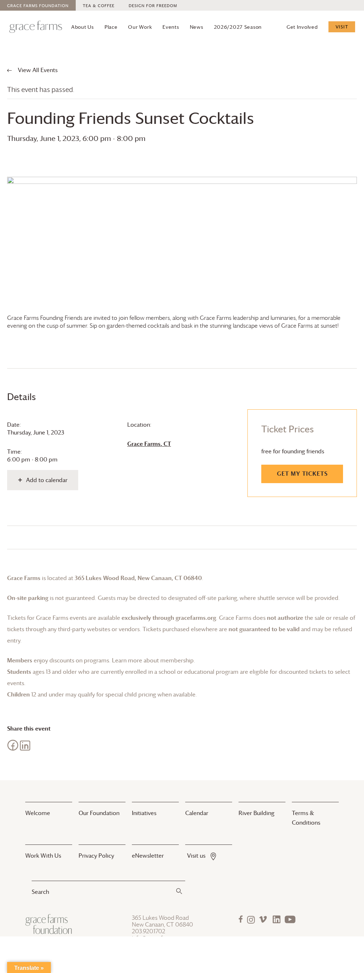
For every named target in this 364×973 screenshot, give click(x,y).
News (196, 26)
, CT (149, 444)
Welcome (37, 813)
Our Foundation (99, 813)
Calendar (196, 813)
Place (111, 26)
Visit (342, 26)
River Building (256, 813)
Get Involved (302, 26)
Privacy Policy (96, 855)
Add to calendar (47, 480)
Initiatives (144, 813)
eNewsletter (148, 855)
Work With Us (43, 855)
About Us (82, 26)
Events (170, 26)
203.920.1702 (148, 931)
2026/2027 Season (238, 26)
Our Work (140, 26)
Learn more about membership (153, 660)
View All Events (37, 70)
